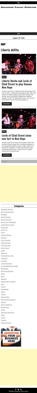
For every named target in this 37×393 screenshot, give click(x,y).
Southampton (5, 307)
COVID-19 (4, 230)
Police (3, 292)
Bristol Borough (6, 217)
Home (3, 44)
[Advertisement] (18, 21)
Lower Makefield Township (9, 266)
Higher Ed (4, 253)
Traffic (3, 315)
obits (2, 284)
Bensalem (4, 214)
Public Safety (5, 297)
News (3, 276)
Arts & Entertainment (7, 212)
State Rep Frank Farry (7, 312)
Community (4, 227)
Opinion (3, 287)
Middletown (4, 269)
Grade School (5, 248)
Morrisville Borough (7, 271)
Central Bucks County (7, 225)
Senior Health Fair (6, 305)
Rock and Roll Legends (8, 300)
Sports (3, 310)
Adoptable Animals (7, 209)
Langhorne (4, 258)
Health (3, 251)
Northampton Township (8, 281)
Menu (18, 3)
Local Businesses (6, 263)
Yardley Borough (6, 323)
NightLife (4, 279)
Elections (4, 238)
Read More (7, 104)
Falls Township (5, 240)
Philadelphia (5, 289)
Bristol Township (6, 220)
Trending (3, 320)
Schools (3, 302)
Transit (3, 318)
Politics (3, 294)
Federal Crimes (6, 243)
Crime (3, 232)
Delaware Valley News (21, 391)
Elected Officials (6, 235)
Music (3, 274)
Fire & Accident (5, 245)
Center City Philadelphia (8, 222)
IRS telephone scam (7, 256)
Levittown (4, 261)
